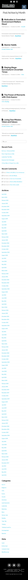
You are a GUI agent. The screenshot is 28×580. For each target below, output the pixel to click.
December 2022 (5, 279)
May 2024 (4, 227)
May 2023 (4, 264)
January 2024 (5, 240)
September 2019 (6, 398)
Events (3, 493)
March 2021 (4, 343)
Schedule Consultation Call (12, 571)
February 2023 (5, 273)
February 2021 (5, 346)
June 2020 (4, 371)
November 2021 (5, 319)
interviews (4, 499)
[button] (24, 7)
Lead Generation (6, 503)
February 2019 (5, 420)
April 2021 (4, 340)
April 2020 (4, 377)
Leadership (4, 506)
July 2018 (4, 441)
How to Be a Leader (14, 184)
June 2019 (4, 408)
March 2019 (4, 417)
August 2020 (5, 365)
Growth (23, 26)
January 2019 (5, 423)
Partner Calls (9, 49)
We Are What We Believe (16, 181)
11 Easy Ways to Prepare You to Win (10, 163)
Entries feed (4, 546)
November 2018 (5, 429)
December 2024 (5, 206)
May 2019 (4, 411)
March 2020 (4, 380)
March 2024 (4, 234)
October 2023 (5, 249)
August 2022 (5, 292)
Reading (7, 101)
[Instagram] (17, 1)
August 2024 (5, 218)
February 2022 (5, 310)
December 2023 (5, 243)
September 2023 (6, 252)
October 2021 (5, 322)
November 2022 (5, 282)
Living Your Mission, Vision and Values (11, 121)
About (20, 570)
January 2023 (5, 276)
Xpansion (4, 533)
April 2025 (4, 194)
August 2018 (5, 438)
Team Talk (4, 521)
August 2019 (5, 401)
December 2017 (5, 463)
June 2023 (4, 261)
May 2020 (4, 374)
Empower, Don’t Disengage (8, 160)
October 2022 (5, 285)
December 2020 (5, 353)
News (3, 512)
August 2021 (5, 328)
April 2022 (4, 304)
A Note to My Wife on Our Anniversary (15, 172)
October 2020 (5, 359)
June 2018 (4, 444)
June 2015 (4, 469)
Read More (18, 35)
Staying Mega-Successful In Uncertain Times (12, 69)
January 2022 (5, 313)
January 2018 (5, 459)
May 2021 (4, 337)
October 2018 (5, 432)
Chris (22, 74)
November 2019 (5, 392)
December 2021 (5, 316)
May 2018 (4, 447)
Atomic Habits (10, 45)
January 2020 (5, 386)
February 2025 (5, 200)
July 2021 (4, 331)
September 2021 (6, 325)
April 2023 (4, 267)
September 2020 (6, 362)
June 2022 (4, 298)
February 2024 (5, 237)
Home (5, 569)
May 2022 (4, 301)
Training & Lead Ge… (6, 527)
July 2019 (4, 405)
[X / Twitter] (14, 1)
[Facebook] (11, 1)
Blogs (22, 569)
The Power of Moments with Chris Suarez (13, 96)
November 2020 (5, 356)
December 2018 (5, 426)
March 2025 (4, 197)
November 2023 (5, 246)
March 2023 (4, 270)
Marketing (4, 509)
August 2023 (5, 255)
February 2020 (5, 383)
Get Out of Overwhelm (15, 178)
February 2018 (5, 456)
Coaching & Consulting (14, 569)
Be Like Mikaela (13, 175)
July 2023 (4, 258)
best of (3, 484)
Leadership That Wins (7, 157)
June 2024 (4, 224)
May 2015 (4, 472)
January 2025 (5, 203)
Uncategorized (5, 530)
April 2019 (4, 414)
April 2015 (4, 475)
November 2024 (5, 209)
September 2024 (6, 215)
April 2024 (4, 230)
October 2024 (5, 212)
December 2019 (5, 389)
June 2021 (4, 334)
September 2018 (6, 435)
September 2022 (6, 289)
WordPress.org (5, 552)
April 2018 (4, 450)
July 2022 (4, 295)
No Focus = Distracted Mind (8, 150)
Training (4, 524)
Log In (22, 571)
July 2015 (4, 466)
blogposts (4, 487)
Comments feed (5, 549)
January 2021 (5, 350)
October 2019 (5, 395)
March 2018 (4, 453)
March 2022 (4, 307)
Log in (3, 543)
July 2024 (4, 221)
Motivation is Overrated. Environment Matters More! (14, 21)
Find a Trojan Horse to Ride (8, 154)
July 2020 (4, 368)
